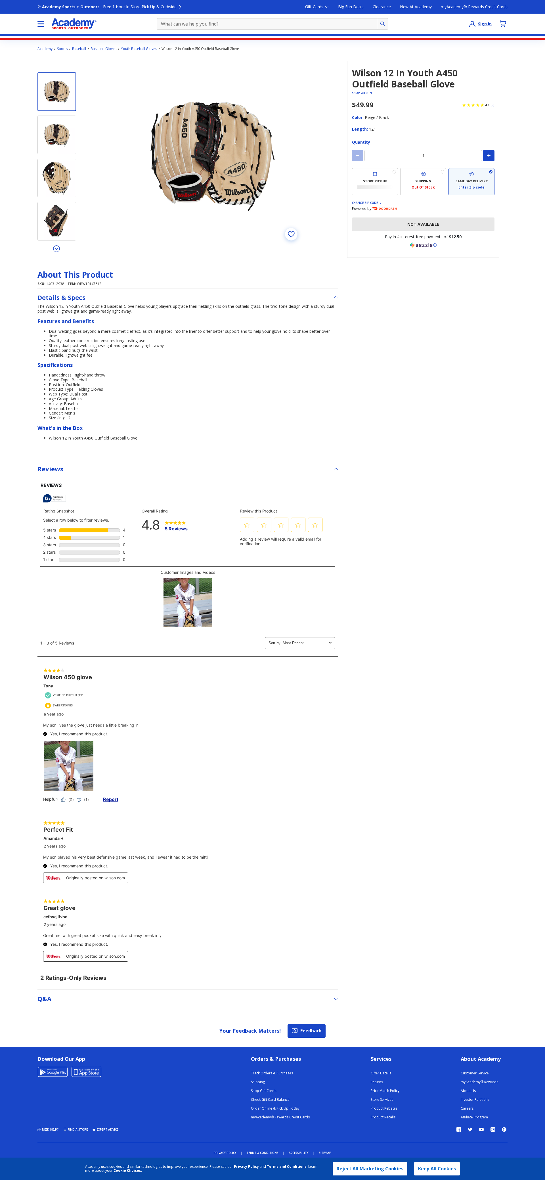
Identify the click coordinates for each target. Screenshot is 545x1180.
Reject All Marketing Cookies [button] (370, 1169)
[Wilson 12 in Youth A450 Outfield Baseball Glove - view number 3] (57, 178)
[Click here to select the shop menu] (40, 23)
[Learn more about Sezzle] (423, 245)
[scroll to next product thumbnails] (56, 248)
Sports (62, 49)
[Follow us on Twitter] (470, 1129)
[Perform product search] (382, 24)
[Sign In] (472, 23)
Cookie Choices (127, 1171)
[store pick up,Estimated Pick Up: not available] (375, 181)
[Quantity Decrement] (357, 155)
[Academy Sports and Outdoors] (74, 24)
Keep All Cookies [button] (437, 1169)
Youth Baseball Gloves (139, 49)
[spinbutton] (423, 155)
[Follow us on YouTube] (481, 1129)
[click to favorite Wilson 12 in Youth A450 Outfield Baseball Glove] (291, 234)
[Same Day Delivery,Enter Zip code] (471, 181)
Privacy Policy (246, 1166)
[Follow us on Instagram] (492, 1129)
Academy (45, 49)
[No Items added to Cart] (503, 23)
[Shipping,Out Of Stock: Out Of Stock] (423, 181)
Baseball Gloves (103, 49)
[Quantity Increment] (488, 155)
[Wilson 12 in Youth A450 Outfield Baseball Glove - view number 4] (57, 221)
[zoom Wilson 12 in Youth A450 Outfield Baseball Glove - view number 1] (211, 154)
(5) (492, 105)
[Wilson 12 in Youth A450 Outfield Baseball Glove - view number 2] (57, 135)
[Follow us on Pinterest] (504, 1129)
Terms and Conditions (287, 1166)
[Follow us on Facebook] (458, 1129)
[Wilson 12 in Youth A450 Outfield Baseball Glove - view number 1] (57, 92)
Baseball (79, 49)
